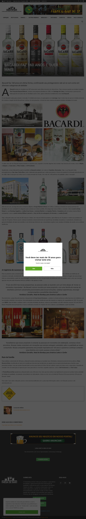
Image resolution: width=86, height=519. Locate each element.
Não (52, 268)
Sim (34, 268)
